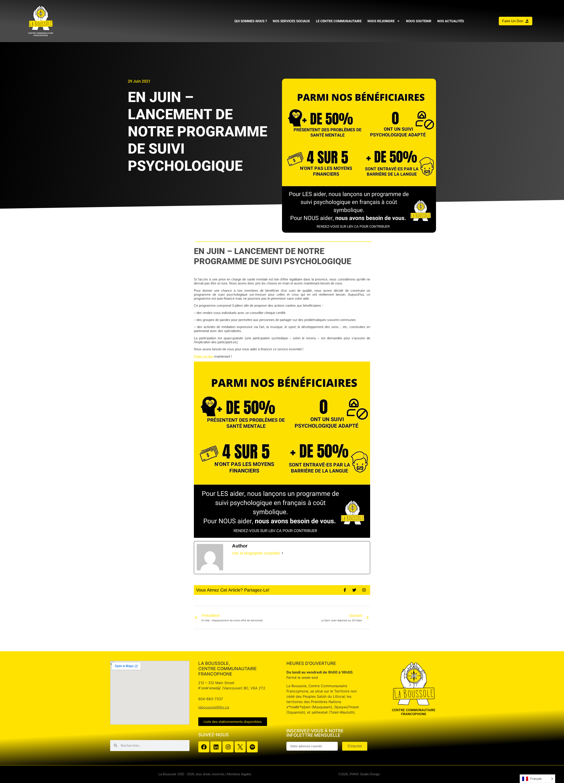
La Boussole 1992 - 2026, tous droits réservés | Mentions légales (204, 774)
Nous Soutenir (418, 21)
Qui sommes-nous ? (250, 21)
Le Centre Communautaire (339, 21)
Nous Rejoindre (381, 21)
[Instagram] (228, 746)
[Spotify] (252, 746)
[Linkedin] (215, 746)
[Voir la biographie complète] (282, 553)
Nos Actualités (450, 21)
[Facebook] (203, 746)
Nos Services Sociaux (291, 21)
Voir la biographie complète (256, 553)
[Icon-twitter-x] (240, 746)
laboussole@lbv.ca (213, 707)
